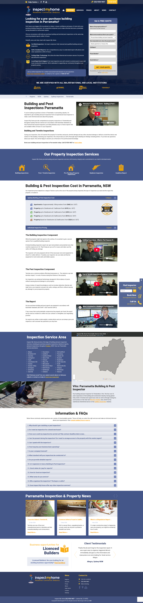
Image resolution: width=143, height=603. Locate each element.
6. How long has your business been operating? (43, 447)
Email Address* (94, 60)
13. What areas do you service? (38, 477)
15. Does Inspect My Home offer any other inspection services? (49, 485)
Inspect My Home (43, 11)
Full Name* (93, 47)
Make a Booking (85, 587)
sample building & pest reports (80, 420)
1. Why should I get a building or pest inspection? (44, 425)
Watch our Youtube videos (46, 2)
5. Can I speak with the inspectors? (39, 442)
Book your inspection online (36, 74)
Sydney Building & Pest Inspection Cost (69, 198)
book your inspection (52, 377)
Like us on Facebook (41, 2)
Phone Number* (94, 53)
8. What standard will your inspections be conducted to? (47, 455)
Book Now (112, 2)
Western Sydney (95, 400)
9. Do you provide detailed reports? (39, 459)
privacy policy (105, 72)
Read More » (32, 532)
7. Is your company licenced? (37, 451)
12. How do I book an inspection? (39, 472)
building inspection (100, 402)
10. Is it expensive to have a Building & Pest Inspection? (46, 464)
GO (135, 290)
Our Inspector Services (129, 296)
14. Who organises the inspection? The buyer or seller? (46, 481)
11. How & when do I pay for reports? (40, 468)
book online (78, 142)
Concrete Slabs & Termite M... (38, 519)
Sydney (48, 346)
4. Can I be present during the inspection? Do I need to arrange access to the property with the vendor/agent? (65, 438)
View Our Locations (86, 582)
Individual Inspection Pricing (69, 228)
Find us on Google (43, 2)
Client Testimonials (95, 543)
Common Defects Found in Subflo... (71, 519)
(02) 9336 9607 (85, 585)
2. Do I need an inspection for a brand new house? (44, 430)
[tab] (71, 198)
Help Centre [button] (32, 2)
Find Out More (59, 563)
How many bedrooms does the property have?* (103, 41)
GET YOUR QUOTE (103, 67)
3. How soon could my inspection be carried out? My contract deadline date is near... (56, 434)
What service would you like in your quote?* (102, 34)
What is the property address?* (98, 27)
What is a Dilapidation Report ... (101, 519)
